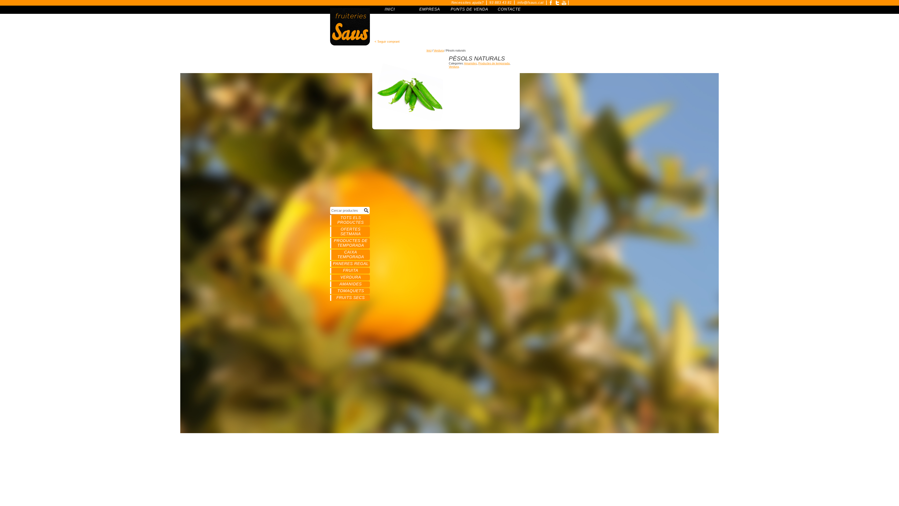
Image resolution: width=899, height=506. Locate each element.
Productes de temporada (351, 243)
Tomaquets (350, 291)
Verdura (350, 277)
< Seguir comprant (387, 41)
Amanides (350, 284)
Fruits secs (350, 297)
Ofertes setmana (350, 231)
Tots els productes (350, 220)
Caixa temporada (350, 254)
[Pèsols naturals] (410, 88)
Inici (429, 50)
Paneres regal (350, 263)
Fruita (350, 270)
